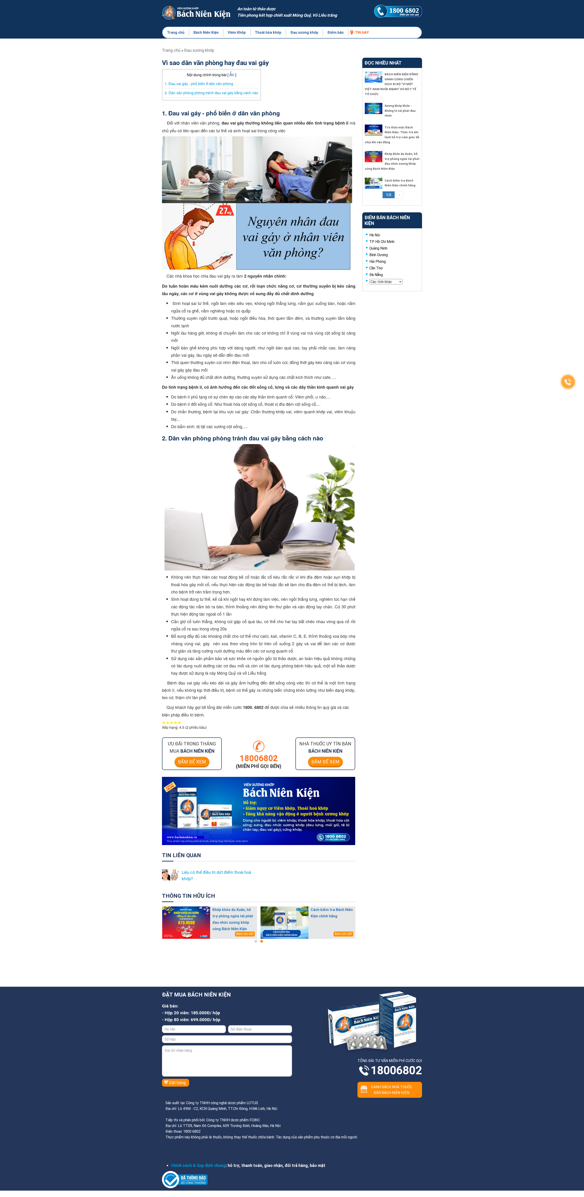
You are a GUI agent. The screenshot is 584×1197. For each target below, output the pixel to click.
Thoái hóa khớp (268, 32)
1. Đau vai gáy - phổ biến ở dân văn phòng (199, 83)
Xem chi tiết (245, 934)
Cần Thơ (376, 268)
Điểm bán (335, 32)
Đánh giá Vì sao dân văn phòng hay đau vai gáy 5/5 (179, 722)
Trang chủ (175, 32)
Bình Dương (378, 254)
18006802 (396, 1070)
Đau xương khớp (304, 32)
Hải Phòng (377, 261)
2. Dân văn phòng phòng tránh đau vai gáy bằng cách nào (211, 92)
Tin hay (362, 32)
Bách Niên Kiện (206, 32)
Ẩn (231, 74)
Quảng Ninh (378, 248)
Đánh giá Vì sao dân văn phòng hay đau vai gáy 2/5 (168, 722)
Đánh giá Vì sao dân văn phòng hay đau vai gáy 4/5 (175, 722)
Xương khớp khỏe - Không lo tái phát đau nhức (400, 110)
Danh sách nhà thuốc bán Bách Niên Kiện (391, 1090)
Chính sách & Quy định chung (198, 1165)
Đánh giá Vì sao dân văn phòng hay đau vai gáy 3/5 (172, 722)
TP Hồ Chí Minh (381, 241)
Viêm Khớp (237, 32)
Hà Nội (374, 235)
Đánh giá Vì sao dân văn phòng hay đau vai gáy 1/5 (164, 722)
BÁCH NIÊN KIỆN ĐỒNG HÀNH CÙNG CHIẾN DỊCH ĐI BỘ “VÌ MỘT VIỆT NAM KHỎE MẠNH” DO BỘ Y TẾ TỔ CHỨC (391, 84)
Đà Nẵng (376, 274)
